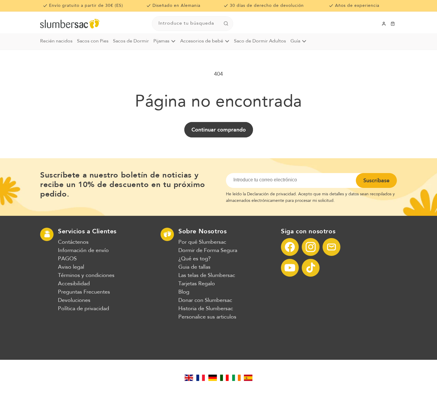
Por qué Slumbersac (202, 242)
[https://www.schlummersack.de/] (212, 378)
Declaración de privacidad (271, 194)
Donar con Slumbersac (205, 300)
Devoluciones (74, 300)
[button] (392, 24)
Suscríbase (376, 180)
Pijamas (161, 41)
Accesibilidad (74, 283)
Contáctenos (73, 242)
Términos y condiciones (86, 275)
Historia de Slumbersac (205, 308)
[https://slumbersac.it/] (224, 378)
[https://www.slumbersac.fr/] (200, 378)
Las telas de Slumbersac (206, 275)
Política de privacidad (83, 308)
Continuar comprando (218, 129)
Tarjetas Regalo (196, 283)
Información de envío (83, 250)
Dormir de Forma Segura (207, 250)
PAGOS (67, 259)
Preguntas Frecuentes (84, 292)
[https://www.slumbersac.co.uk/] (188, 378)
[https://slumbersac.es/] (248, 378)
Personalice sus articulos (207, 317)
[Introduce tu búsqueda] (225, 23)
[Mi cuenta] (383, 23)
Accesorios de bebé (201, 41)
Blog (183, 292)
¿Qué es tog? (194, 259)
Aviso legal (71, 267)
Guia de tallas (194, 267)
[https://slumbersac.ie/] (236, 378)
